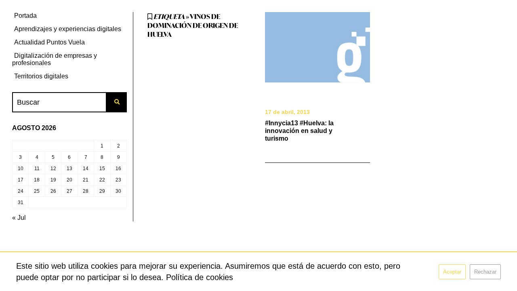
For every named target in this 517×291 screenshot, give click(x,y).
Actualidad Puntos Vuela (49, 42)
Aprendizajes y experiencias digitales (67, 28)
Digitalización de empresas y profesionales (54, 59)
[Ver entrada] (317, 47)
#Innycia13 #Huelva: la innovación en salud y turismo (299, 131)
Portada (25, 15)
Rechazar (485, 272)
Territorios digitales (41, 76)
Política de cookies (199, 277)
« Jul (19, 217)
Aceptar (452, 272)
